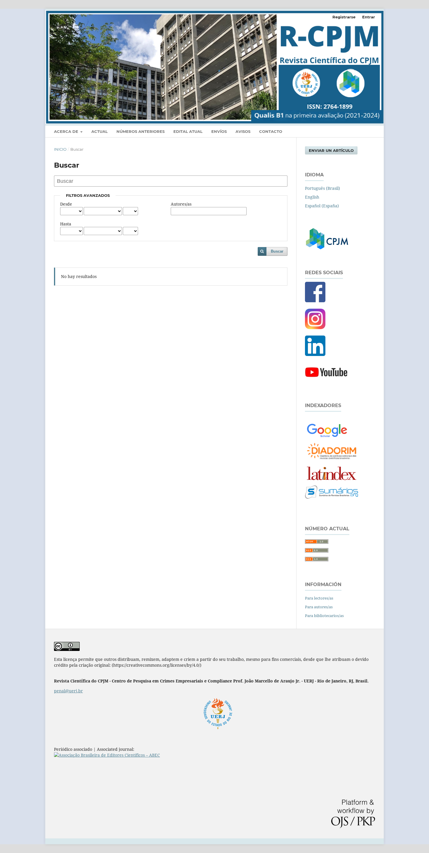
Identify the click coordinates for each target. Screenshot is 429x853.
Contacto (270, 131)
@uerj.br (68, 691)
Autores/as (181, 204)
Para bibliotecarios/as (324, 615)
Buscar (277, 251)
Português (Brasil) (322, 188)
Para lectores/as (319, 598)
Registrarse (343, 17)
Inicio (60, 149)
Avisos (243, 131)
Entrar (368, 17)
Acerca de (66, 131)
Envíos (219, 131)
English (312, 197)
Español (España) (322, 206)
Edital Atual (188, 131)
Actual (99, 131)
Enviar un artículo (331, 150)
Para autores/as (319, 606)
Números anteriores (140, 131)
